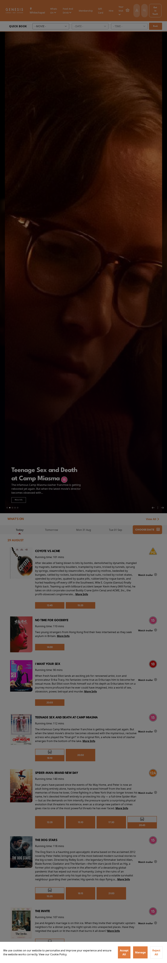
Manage (140, 952)
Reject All (156, 952)
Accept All (124, 952)
